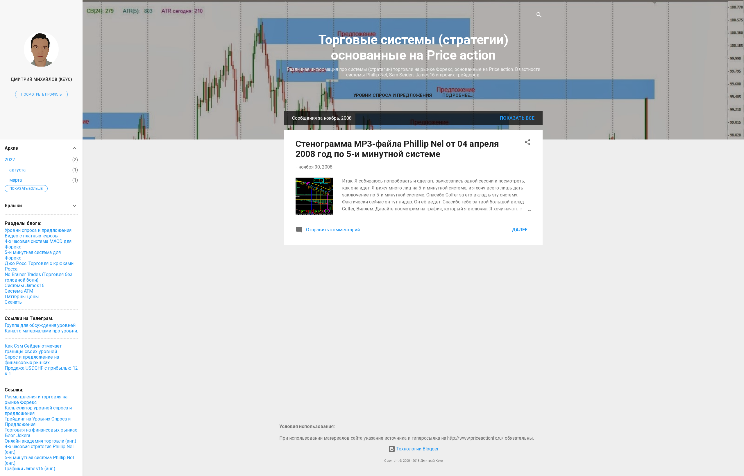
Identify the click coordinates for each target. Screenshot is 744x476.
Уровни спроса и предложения (392, 95)
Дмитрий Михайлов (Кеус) (41, 79)
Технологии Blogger (417, 449)
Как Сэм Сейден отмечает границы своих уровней (33, 348)
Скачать (13, 302)
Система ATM (19, 291)
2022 (10, 159)
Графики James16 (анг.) (30, 468)
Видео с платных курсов (31, 236)
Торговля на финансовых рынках (41, 430)
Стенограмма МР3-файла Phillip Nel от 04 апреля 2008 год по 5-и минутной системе (397, 149)
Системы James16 (24, 285)
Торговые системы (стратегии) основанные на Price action (413, 47)
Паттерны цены (22, 296)
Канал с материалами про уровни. (41, 331)
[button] (527, 143)
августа (17, 170)
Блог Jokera (17, 435)
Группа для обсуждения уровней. (40, 325)
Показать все (517, 118)
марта (15, 180)
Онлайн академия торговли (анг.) (40, 441)
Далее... (521, 229)
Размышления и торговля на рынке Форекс (36, 399)
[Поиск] (539, 16)
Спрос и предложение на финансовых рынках (32, 359)
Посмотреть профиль (41, 94)
